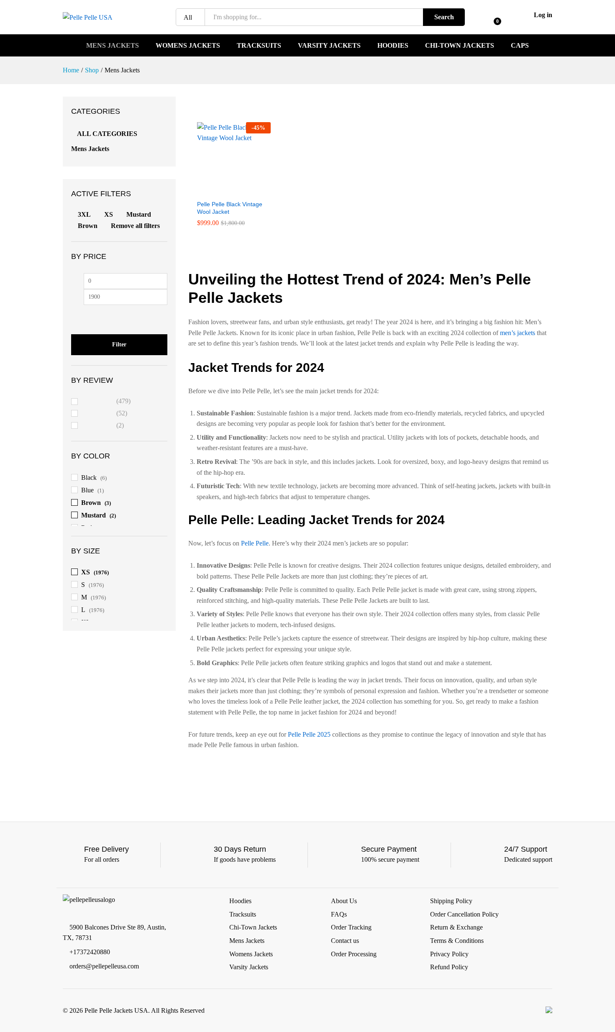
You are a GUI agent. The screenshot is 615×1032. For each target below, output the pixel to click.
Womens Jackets (188, 45)
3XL (84, 214)
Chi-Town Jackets (459, 45)
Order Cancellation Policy (464, 914)
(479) (106, 402)
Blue (87, 490)
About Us (344, 900)
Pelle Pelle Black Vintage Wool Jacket (229, 208)
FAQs (339, 914)
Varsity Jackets (329, 45)
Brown (87, 225)
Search (444, 16)
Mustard (138, 214)
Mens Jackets (112, 45)
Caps (520, 45)
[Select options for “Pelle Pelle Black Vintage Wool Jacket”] (224, 190)
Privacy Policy (449, 954)
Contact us (345, 940)
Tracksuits (259, 45)
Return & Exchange (456, 927)
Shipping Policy (451, 900)
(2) (103, 426)
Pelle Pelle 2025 (309, 734)
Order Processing (354, 954)
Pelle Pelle (255, 543)
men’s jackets (517, 332)
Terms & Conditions (457, 940)
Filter (119, 344)
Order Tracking (351, 927)
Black (89, 477)
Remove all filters (135, 225)
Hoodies (392, 45)
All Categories (107, 133)
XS (108, 214)
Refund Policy (449, 967)
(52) (104, 414)
